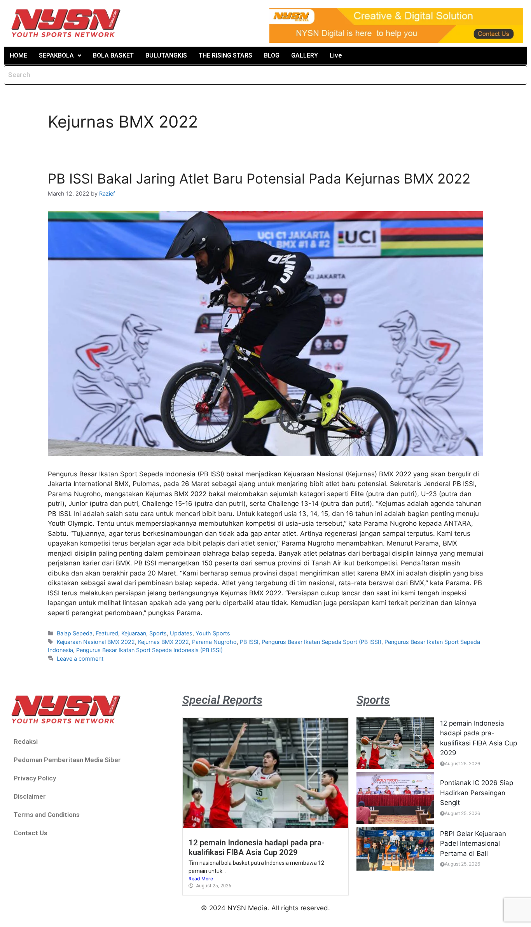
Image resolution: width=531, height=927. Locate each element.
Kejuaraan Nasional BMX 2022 (96, 641)
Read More (201, 879)
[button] (60, 56)
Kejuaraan (133, 633)
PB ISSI (249, 641)
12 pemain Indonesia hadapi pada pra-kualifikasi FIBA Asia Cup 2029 (256, 847)
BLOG (271, 55)
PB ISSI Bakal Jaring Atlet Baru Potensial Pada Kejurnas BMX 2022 (259, 178)
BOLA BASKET (113, 55)
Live (336, 55)
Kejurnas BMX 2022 (163, 641)
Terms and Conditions (47, 815)
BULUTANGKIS (166, 55)
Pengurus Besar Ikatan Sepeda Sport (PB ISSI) (321, 641)
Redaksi (26, 741)
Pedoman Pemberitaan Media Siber (67, 760)
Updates (181, 633)
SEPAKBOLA (56, 55)
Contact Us (30, 833)
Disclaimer (30, 796)
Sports (158, 633)
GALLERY (304, 55)
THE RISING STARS (225, 55)
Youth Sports (213, 633)
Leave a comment (80, 658)
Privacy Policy (35, 778)
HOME (18, 55)
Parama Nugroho (214, 641)
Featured (107, 633)
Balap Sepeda (75, 633)
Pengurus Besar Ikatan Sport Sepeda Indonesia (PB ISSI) (149, 650)
